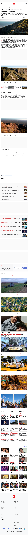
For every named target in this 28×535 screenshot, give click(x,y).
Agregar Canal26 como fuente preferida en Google (23, 17)
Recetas (2, 509)
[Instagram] (4, 528)
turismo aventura (21, 44)
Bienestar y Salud (16, 501)
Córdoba (4, 39)
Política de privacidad (16, 522)
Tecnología (15, 509)
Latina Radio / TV (16, 514)
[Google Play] (21, 529)
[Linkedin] (8, 528)
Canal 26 (3, 17)
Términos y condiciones (3, 522)
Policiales (2, 508)
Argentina (10, 175)
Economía (11, 411)
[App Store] (17, 529)
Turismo (2, 6)
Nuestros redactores (3, 525)
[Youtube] (7, 528)
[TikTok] (9, 528)
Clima (15, 502)
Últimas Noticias (2, 501)
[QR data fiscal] (24, 529)
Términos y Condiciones (12, 531)
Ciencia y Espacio (3, 502)
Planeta (15, 507)
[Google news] (13, 528)
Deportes (2, 503)
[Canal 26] (14, 496)
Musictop (2, 517)
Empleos (15, 525)
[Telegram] (12, 528)
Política (2, 411)
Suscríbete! (24, 267)
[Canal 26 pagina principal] (14, 4)
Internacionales (22, 411)
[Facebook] (3, 528)
